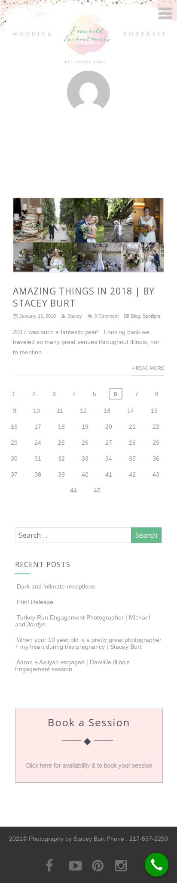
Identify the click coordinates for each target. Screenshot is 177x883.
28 (132, 442)
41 (108, 474)
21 (132, 426)
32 (61, 458)
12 (83, 410)
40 (85, 474)
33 (85, 458)
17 (37, 426)
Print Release (35, 601)
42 (132, 474)
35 (132, 458)
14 (130, 410)
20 (108, 426)
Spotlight (151, 316)
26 (85, 442)
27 (108, 442)
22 (156, 426)
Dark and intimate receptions (56, 586)
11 (60, 410)
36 (156, 458)
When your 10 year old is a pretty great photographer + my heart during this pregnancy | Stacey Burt (88, 643)
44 (73, 490)
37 (14, 474)
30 (14, 458)
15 (154, 410)
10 (36, 410)
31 (37, 458)
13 (107, 410)
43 (156, 474)
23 (14, 442)
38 (37, 474)
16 (14, 426)
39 (61, 474)
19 (85, 426)
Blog (135, 316)
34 (108, 458)
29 (156, 442)
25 (61, 442)
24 (37, 442)
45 (97, 490)
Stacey (74, 316)
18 (61, 426)
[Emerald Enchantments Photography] (88, 63)
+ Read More (148, 368)
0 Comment (107, 316)
